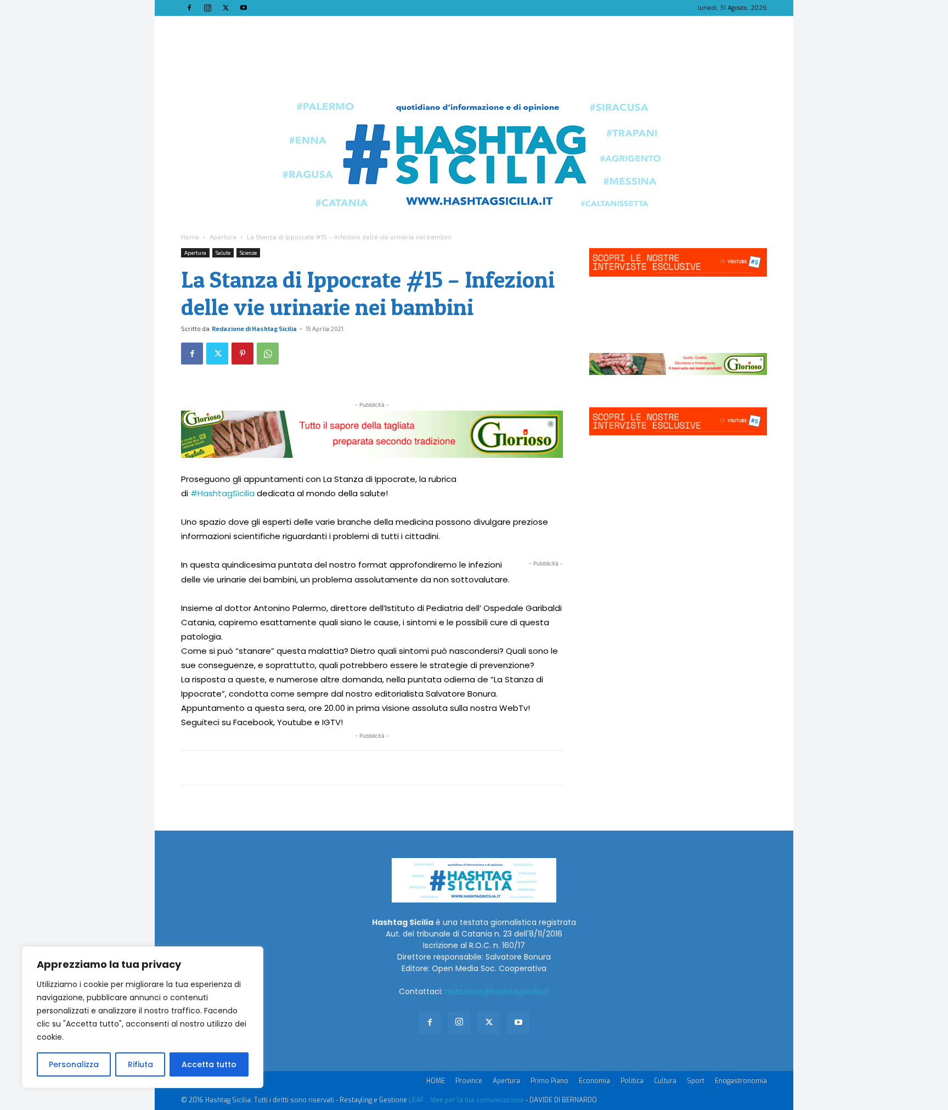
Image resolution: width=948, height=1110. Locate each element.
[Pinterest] (242, 354)
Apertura (223, 236)
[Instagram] (207, 7)
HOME (435, 1081)
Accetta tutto (209, 1064)
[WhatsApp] (268, 354)
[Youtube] (243, 7)
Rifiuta (140, 1064)
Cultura (665, 1081)
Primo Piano (549, 1081)
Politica (632, 1081)
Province (468, 1081)
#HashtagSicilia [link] (222, 493)
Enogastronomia (741, 1081)
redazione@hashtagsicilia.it (497, 991)
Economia (594, 1081)
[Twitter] (225, 7)
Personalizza (74, 1064)
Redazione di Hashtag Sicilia (254, 328)
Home (190, 236)
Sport (695, 1081)
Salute (223, 252)
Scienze (248, 252)
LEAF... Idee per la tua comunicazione (466, 1100)
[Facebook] (189, 7)
